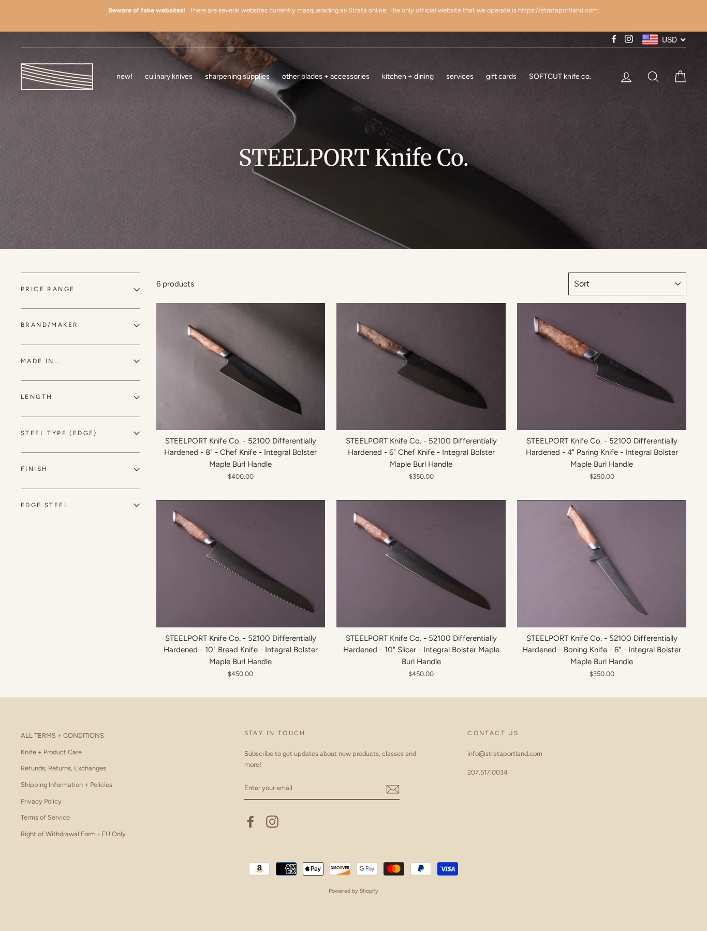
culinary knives (169, 76)
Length (36, 396)
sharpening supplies (237, 76)
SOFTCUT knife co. (560, 76)
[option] (353, 10)
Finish (34, 468)
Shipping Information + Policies (66, 785)
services (460, 76)
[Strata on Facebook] (250, 821)
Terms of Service (45, 817)
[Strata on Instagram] (272, 821)
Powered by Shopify (353, 890)
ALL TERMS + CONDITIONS (62, 735)
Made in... (42, 361)
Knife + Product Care (51, 752)
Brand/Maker (49, 324)
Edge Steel (44, 505)
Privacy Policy (41, 801)
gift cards (501, 76)
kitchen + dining (408, 76)
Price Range (48, 289)
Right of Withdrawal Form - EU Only (73, 834)
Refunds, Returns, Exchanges (63, 768)
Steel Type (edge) (59, 433)
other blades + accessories (326, 76)
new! (124, 76)
